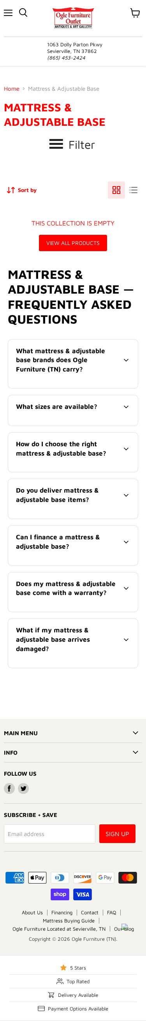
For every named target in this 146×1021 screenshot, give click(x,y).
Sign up (117, 833)
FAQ (111, 912)
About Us (32, 912)
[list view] (133, 190)
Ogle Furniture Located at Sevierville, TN (59, 929)
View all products (73, 242)
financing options (72, 564)
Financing (61, 912)
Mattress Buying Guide (69, 920)
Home (11, 88)
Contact (90, 912)
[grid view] (116, 190)
